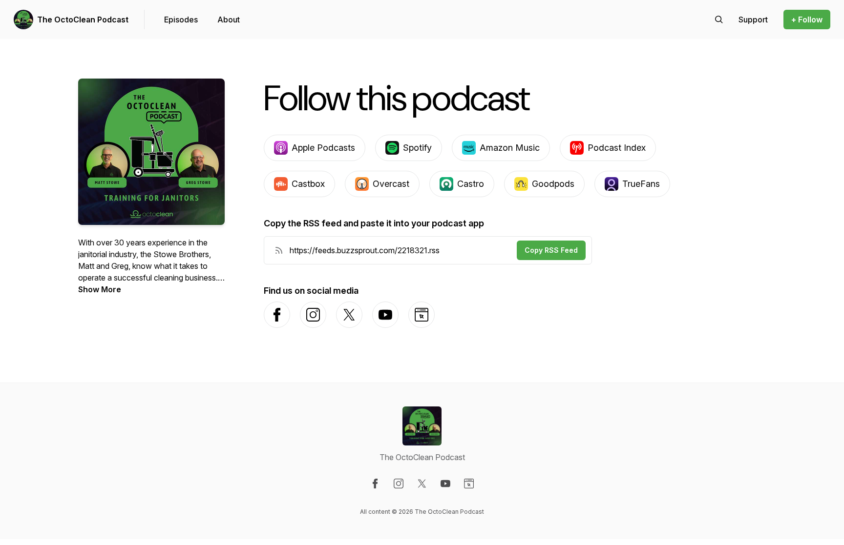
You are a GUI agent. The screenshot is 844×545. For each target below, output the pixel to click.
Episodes (181, 19)
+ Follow (807, 19)
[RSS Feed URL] (279, 250)
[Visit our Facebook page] (375, 483)
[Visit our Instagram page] (398, 483)
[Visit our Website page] (469, 483)
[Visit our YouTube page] (445, 483)
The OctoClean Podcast (82, 19)
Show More (99, 289)
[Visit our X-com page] (422, 483)
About (228, 19)
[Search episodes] (719, 19)
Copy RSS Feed (551, 250)
